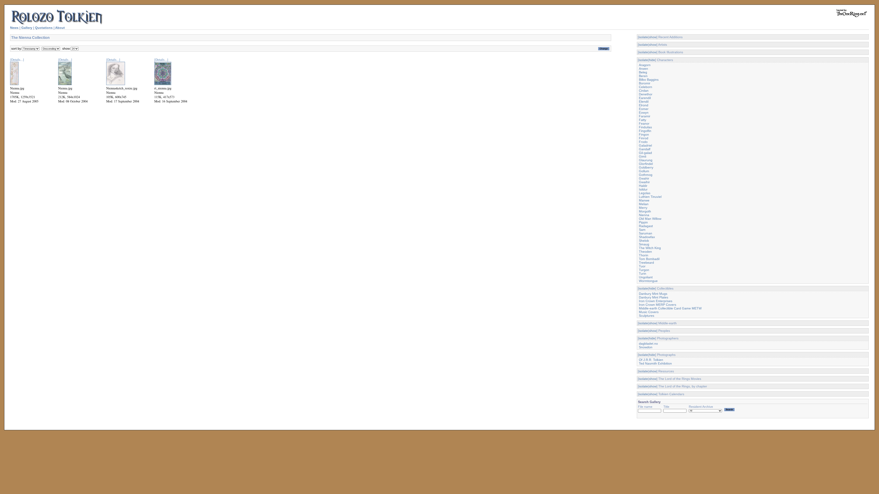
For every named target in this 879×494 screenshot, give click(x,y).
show (653, 37)
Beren (643, 76)
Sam (642, 229)
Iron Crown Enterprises (655, 301)
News (14, 28)
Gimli (642, 156)
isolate (643, 37)
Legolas (644, 193)
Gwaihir (644, 182)
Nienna (644, 215)
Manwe (644, 200)
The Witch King (650, 248)
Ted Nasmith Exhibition (655, 363)
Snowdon (645, 347)
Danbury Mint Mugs (653, 293)
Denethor (645, 94)
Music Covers (649, 312)
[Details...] (17, 59)
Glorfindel (646, 164)
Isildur (643, 189)
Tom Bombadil (649, 259)
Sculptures (646, 315)
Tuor (642, 266)
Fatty (642, 120)
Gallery (26, 28)
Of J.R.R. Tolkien (651, 360)
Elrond (643, 105)
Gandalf (644, 149)
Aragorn (645, 65)
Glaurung (645, 160)
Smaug (644, 244)
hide (652, 60)
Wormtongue (648, 281)
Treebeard (646, 262)
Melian (643, 204)
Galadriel (645, 145)
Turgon (644, 270)
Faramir (644, 116)
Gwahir (644, 178)
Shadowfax (647, 237)
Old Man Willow (650, 218)
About (60, 28)
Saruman (645, 233)
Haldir (643, 186)
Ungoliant (646, 277)
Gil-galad (645, 153)
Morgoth (645, 211)
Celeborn (645, 87)
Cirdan (643, 90)
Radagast (646, 226)
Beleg (643, 72)
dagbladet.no (648, 343)
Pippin (643, 222)
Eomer (643, 109)
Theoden (645, 251)
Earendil (645, 98)
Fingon (644, 134)
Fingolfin (645, 131)
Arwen (643, 68)
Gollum (644, 171)
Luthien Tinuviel (650, 197)
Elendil (643, 101)
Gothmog (645, 175)
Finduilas (645, 127)
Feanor (644, 123)
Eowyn (643, 112)
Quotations (44, 28)
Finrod (643, 138)
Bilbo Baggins (649, 79)
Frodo (643, 142)
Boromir (644, 83)
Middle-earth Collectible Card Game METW (670, 308)
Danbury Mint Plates (653, 297)
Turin (642, 273)
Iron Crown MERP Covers (657, 304)
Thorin (643, 255)
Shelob (644, 240)
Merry (643, 207)
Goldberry (646, 167)
